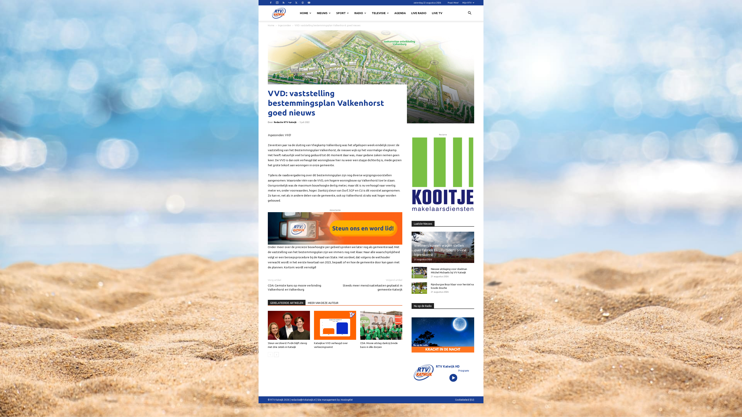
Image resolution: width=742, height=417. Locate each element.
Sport (341, 13)
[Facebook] (271, 2)
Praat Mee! (453, 3)
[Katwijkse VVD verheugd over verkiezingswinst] (335, 325)
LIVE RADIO (418, 13)
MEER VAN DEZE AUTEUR (323, 302)
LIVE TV (437, 13)
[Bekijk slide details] (335, 228)
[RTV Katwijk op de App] (443, 174)
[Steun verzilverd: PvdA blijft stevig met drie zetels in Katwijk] (289, 325)
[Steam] (290, 2)
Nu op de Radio (423, 306)
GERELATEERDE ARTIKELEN (286, 302)
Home (304, 13)
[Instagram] (277, 2)
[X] (296, 2)
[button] (469, 13)
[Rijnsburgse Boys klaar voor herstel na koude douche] (419, 288)
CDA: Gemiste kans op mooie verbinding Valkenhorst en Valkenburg (294, 287)
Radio (358, 13)
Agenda (400, 13)
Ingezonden (284, 25)
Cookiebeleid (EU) (464, 399)
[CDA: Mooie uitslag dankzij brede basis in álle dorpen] (381, 325)
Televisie (379, 13)
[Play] (453, 378)
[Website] (302, 2)
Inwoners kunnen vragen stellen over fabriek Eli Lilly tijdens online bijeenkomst (440, 250)
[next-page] (276, 354)
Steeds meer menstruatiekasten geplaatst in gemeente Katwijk (372, 287)
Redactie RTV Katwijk (285, 122)
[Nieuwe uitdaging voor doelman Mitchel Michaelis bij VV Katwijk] (419, 272)
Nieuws (322, 13)
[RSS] (283, 2)
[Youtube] (309, 2)
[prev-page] (270, 354)
